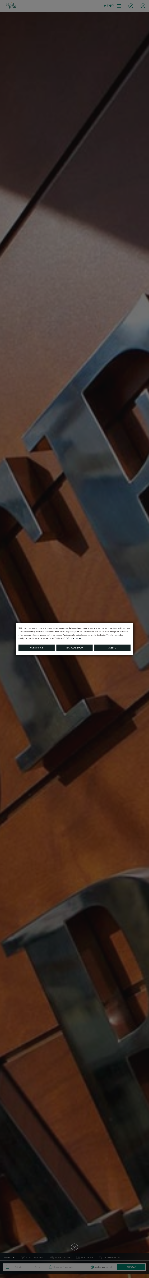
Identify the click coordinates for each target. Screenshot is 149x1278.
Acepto (112, 648)
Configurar (36, 648)
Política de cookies (73, 638)
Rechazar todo (74, 648)
